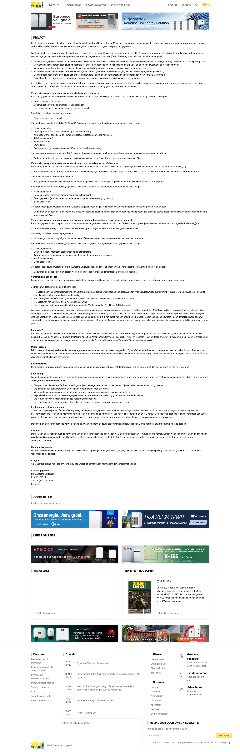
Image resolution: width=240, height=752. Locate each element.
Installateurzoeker (95, 4)
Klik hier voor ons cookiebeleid (46, 503)
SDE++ (34, 692)
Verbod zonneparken (41, 701)
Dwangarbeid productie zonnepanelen (42, 669)
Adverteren (156, 700)
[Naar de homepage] (37, 5)
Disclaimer (156, 691)
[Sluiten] (230, 723)
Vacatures (156, 709)
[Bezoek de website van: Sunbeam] (165, 634)
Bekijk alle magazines (167, 613)
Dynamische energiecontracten (40, 677)
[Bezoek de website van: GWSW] (52, 554)
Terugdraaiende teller (41, 696)
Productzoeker (72, 4)
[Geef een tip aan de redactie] (181, 675)
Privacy (154, 687)
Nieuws (52, 4)
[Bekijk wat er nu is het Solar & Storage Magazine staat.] (139, 597)
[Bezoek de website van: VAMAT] (74, 21)
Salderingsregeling (40, 687)
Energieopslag (158, 664)
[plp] (205, 5)
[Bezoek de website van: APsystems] (165, 519)
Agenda (70, 655)
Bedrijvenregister (120, 4)
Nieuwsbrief (157, 696)
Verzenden (224, 735)
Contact (186, 4)
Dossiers (39, 655)
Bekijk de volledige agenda (76, 723)
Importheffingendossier (42, 683)
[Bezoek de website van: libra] (165, 21)
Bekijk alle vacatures (45, 613)
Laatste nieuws (158, 659)
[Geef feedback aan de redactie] (181, 657)
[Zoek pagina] (196, 4)
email (36, 484)
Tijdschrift (171, 4)
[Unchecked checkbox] (148, 742)
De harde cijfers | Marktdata (39, 661)
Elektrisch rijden (158, 668)
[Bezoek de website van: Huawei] (74, 634)
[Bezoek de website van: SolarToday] (165, 554)
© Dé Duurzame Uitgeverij (59, 745)
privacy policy (223, 742)
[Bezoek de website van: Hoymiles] (74, 519)
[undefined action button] (214, 735)
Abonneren (156, 705)
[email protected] (194, 353)
